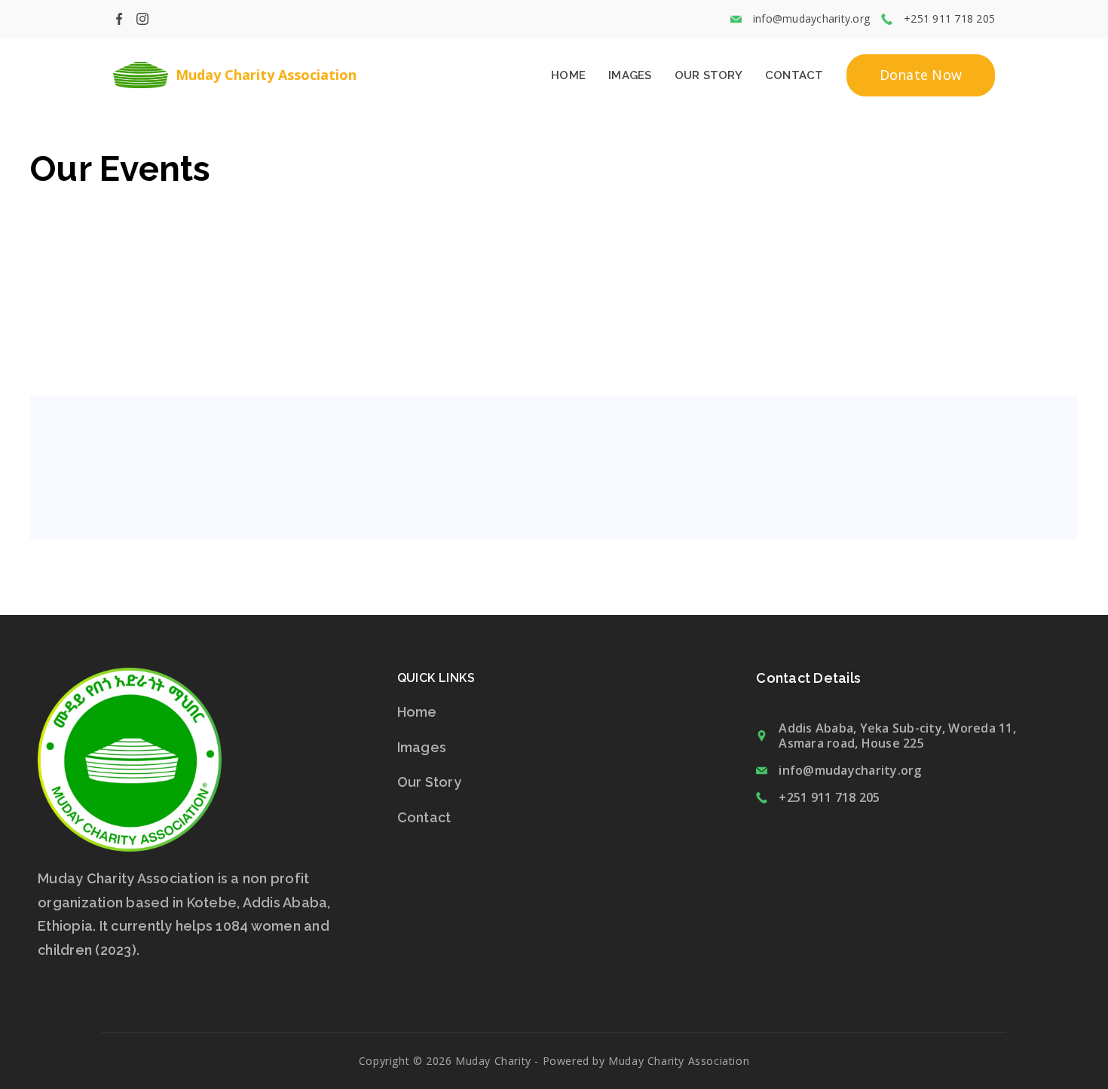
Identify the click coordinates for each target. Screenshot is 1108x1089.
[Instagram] (142, 19)
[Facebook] (119, 19)
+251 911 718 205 (829, 797)
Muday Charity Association (266, 75)
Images (630, 75)
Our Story (708, 75)
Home (568, 75)
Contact (794, 75)
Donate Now (921, 75)
